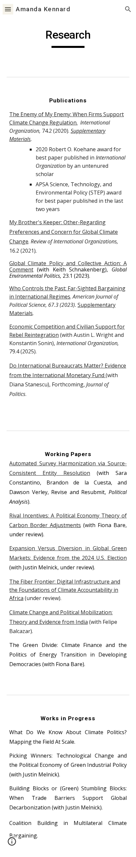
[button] (8, 9)
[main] (68, 38)
